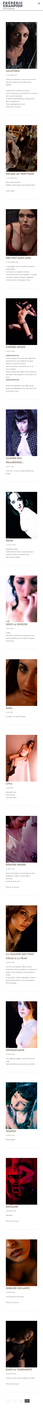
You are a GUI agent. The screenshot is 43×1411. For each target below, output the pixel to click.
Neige (9, 540)
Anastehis (13, 71)
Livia (9, 783)
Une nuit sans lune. (18, 258)
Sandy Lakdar (10, 191)
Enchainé (12, 1206)
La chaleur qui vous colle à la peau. (20, 956)
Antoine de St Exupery (13, 107)
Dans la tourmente (19, 1369)
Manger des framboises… (15, 460)
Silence (11, 1131)
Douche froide (16, 864)
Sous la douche (17, 624)
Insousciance (15, 1050)
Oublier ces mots (17, 1288)
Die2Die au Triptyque (20, 173)
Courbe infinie (15, 347)
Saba (9, 708)
